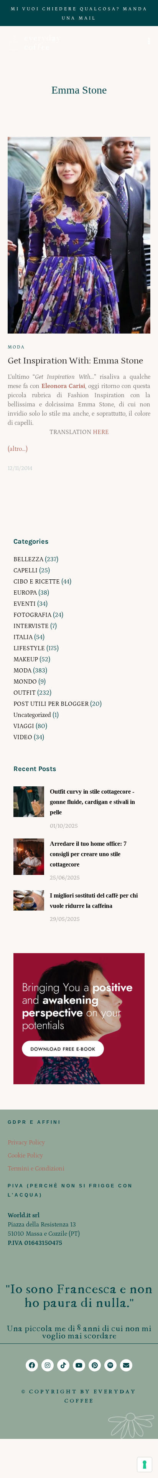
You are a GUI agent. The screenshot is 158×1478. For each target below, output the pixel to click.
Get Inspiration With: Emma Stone (75, 360)
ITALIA (23, 637)
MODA (16, 347)
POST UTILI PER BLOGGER (51, 703)
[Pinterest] (95, 1365)
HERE (101, 432)
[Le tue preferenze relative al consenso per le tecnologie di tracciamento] (144, 1464)
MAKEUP (25, 659)
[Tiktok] (63, 1365)
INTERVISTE (31, 626)
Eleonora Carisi (63, 386)
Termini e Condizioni (36, 1168)
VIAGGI (23, 726)
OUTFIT (24, 692)
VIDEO (22, 737)
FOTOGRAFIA (32, 615)
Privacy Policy (26, 1142)
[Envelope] (126, 1365)
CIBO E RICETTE (36, 581)
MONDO (25, 681)
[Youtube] (79, 1365)
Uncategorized (32, 715)
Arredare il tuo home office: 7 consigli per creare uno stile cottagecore (88, 854)
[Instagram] (47, 1365)
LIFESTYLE (29, 648)
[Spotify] (110, 1365)
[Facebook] (32, 1365)
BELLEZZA (28, 559)
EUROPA (25, 592)
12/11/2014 (20, 468)
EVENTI (24, 603)
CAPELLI (25, 570)
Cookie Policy (25, 1155)
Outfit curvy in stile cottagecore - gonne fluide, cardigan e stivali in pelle (92, 801)
